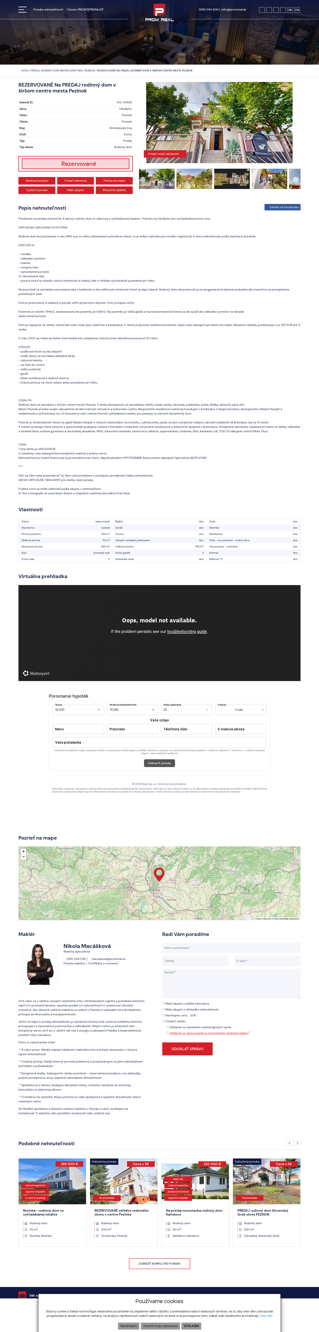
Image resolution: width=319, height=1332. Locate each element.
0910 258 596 (76, 959)
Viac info (266, 1315)
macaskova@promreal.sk (108, 959)
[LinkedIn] (283, 10)
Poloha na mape (114, 181)
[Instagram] (269, 10)
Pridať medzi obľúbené (164, 154)
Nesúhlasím (128, 1326)
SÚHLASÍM (191, 1326)
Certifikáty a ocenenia (103, 963)
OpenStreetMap (281, 918)
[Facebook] (262, 10)
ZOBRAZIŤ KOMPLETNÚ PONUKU (160, 1264)
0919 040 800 (209, 9)
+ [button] (23, 851)
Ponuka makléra (74, 963)
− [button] (23, 857)
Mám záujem (75, 190)
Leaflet (258, 918)
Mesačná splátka (114, 190)
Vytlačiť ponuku (37, 190)
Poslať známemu (76, 181)
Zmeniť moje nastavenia (160, 1326)
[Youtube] (276, 10)
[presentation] (143, 122)
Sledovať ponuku (37, 181)
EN (297, 10)
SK (290, 10)
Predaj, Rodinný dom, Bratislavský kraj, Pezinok (63, 70)
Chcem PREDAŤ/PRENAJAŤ (85, 9)
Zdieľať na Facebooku (284, 207)
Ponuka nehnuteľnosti (48, 9)
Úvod (24, 70)
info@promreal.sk (234, 9)
